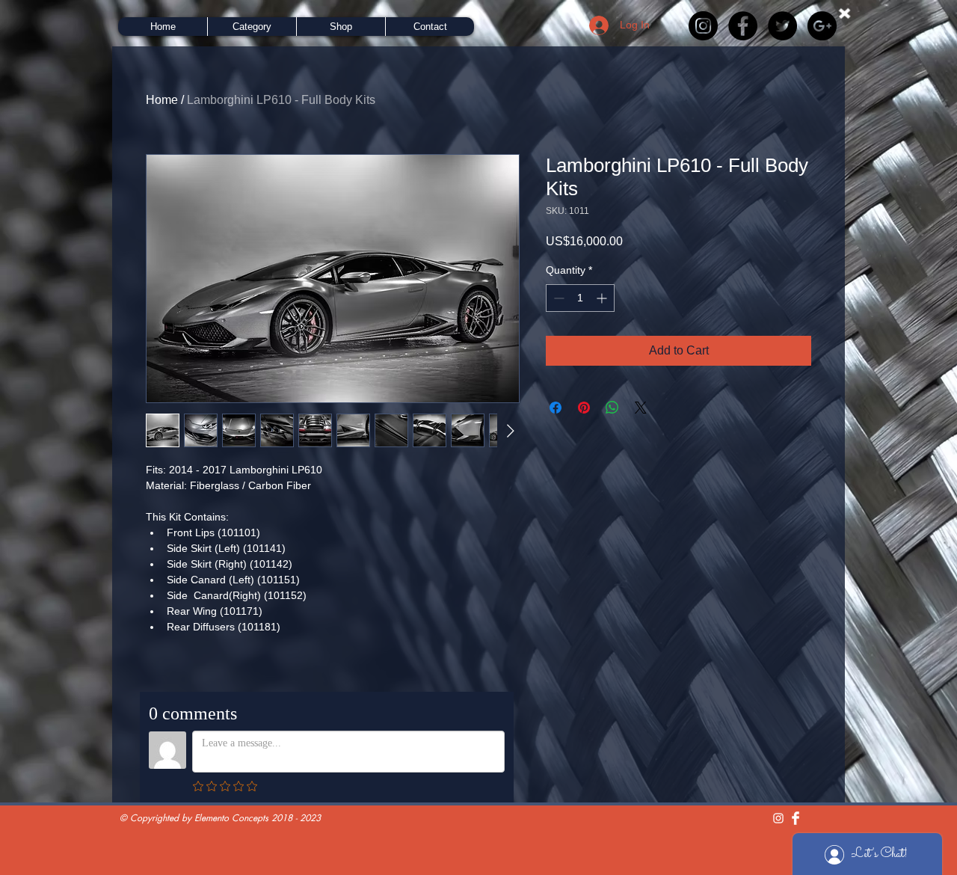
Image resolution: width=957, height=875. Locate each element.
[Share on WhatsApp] (612, 408)
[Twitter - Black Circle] (782, 25)
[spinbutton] (580, 298)
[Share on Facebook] (555, 408)
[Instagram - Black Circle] (703, 25)
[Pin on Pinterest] (584, 408)
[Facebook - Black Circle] (742, 25)
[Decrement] (557, 298)
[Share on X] (641, 408)
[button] (251, 26)
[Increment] (603, 298)
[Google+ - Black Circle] (822, 25)
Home (162, 99)
